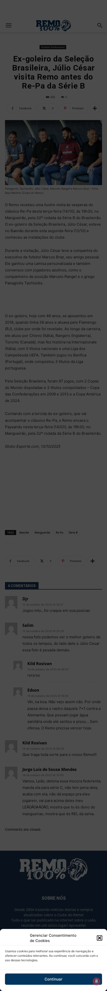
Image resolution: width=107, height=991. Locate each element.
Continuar (53, 979)
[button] (99, 937)
